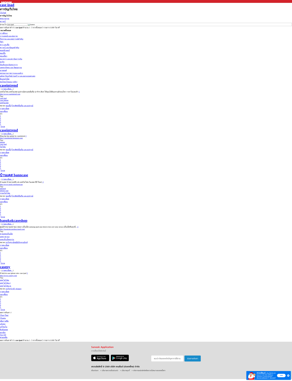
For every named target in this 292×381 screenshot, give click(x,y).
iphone (2, 142)
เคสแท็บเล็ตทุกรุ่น (7, 240)
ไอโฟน (3, 147)
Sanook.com (7, 1)
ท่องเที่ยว (3, 56)
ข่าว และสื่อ (4, 45)
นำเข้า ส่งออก (15, 289)
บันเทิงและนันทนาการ (9, 65)
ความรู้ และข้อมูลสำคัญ (9, 48)
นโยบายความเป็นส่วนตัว (262, 377)
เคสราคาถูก (5, 237)
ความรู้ (3, 21)
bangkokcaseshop (13, 220)
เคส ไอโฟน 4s (5, 286)
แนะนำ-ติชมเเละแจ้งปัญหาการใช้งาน (167, 358)
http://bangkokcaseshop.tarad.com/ (12, 229)
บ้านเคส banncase (14, 175)
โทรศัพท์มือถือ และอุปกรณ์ (22, 106)
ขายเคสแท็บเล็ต (6, 234)
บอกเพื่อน (4, 111)
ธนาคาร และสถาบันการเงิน (11, 59)
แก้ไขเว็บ (3, 327)
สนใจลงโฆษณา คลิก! (8, 82)
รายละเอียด (4, 109)
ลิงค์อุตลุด (4, 330)
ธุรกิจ (2, 62)
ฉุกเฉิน (2, 332)
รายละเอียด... (7, 89)
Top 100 (3, 335)
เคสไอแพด (4, 103)
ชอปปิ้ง (3, 53)
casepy (5, 267)
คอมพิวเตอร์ (5, 50)
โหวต (2, 127)
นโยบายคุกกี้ (272, 377)
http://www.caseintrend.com (10, 94)
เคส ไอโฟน (4, 280)
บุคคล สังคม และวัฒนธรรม (11, 68)
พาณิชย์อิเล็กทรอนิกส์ (19, 242)
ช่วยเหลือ (3, 337)
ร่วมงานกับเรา (192, 358)
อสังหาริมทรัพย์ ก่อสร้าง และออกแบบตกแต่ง (17, 76)
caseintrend (9, 85)
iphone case (4, 191)
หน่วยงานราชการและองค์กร (11, 73)
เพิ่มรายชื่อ (4, 321)
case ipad (7, 5)
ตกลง (281, 375)
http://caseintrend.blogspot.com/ (11, 138)
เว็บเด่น (3, 318)
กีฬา (1, 42)
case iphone (4, 100)
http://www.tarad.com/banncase (11, 184)
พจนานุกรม (4, 19)
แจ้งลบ (2, 324)
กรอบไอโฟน (5, 193)
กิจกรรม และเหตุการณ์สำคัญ (11, 39)
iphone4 (3, 189)
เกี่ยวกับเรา (94, 370)
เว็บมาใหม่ (4, 315)
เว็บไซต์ (3, 13)
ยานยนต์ (3, 70)
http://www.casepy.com (8, 276)
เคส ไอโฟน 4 (5, 283)
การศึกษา (4, 33)
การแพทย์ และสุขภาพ (9, 36)
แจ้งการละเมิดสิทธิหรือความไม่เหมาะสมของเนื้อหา (149, 370)
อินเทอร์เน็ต (4, 79)
